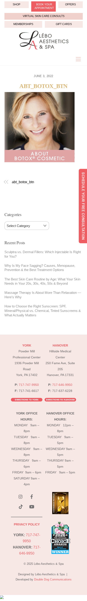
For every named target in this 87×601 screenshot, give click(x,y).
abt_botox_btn (43, 86)
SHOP (16, 4)
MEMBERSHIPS (23, 24)
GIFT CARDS (64, 24)
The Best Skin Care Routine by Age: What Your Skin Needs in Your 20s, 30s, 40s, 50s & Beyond (42, 281)
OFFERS (70, 4)
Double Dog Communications (53, 579)
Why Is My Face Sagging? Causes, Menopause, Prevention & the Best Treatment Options (39, 268)
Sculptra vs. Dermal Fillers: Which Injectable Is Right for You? (42, 254)
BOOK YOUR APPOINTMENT (44, 6)
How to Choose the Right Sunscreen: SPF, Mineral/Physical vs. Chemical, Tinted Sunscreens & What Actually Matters (42, 310)
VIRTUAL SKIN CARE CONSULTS (43, 16)
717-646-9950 (62, 385)
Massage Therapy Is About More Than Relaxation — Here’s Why (42, 295)
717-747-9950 (29, 385)
